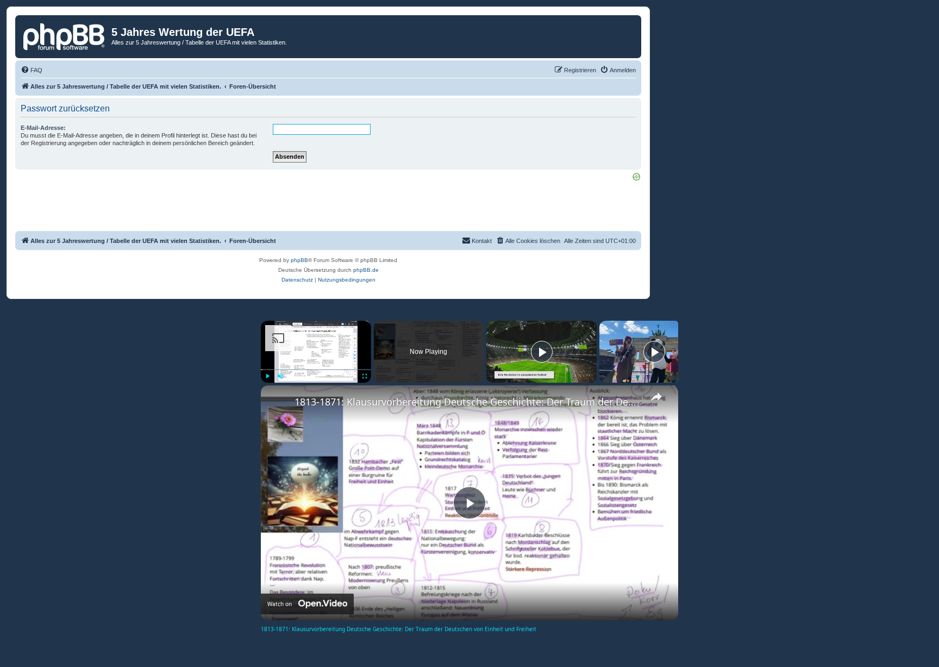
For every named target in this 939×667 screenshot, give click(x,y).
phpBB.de (366, 270)
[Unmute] (280, 376)
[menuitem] (31, 70)
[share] (656, 397)
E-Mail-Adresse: (43, 127)
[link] (278, 403)
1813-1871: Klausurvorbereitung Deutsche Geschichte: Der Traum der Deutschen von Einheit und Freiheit (468, 401)
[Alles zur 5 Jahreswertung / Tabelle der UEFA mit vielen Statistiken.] (64, 35)
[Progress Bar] (316, 369)
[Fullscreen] (364, 376)
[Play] (267, 376)
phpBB (299, 260)
